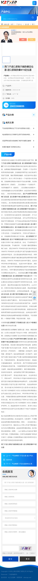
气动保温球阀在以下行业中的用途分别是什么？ (18, 128)
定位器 (27, 24)
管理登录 (19, 577)
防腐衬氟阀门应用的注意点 (11, 147)
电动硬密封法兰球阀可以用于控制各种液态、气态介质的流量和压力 (19, 134)
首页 (12, 24)
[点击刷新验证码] (26, 548)
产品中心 (19, 24)
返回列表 (9, 460)
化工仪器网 (11, 577)
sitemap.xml (27, 577)
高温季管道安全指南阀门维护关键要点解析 (16, 141)
